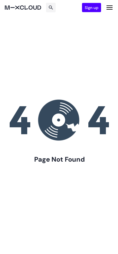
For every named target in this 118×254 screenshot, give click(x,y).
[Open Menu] (109, 7)
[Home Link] (23, 7)
